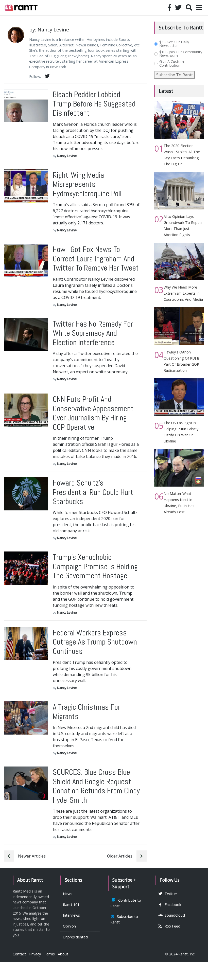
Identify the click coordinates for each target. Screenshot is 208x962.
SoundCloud (174, 915)
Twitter (170, 893)
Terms (49, 954)
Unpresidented (75, 937)
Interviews (71, 915)
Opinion (69, 926)
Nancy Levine (67, 155)
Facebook (172, 904)
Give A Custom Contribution (171, 63)
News (67, 893)
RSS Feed (171, 926)
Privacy (35, 954)
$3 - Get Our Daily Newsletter (174, 44)
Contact (19, 954)
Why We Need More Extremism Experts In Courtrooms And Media (183, 293)
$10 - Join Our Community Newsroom (180, 54)
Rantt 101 (71, 904)
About (63, 954)
